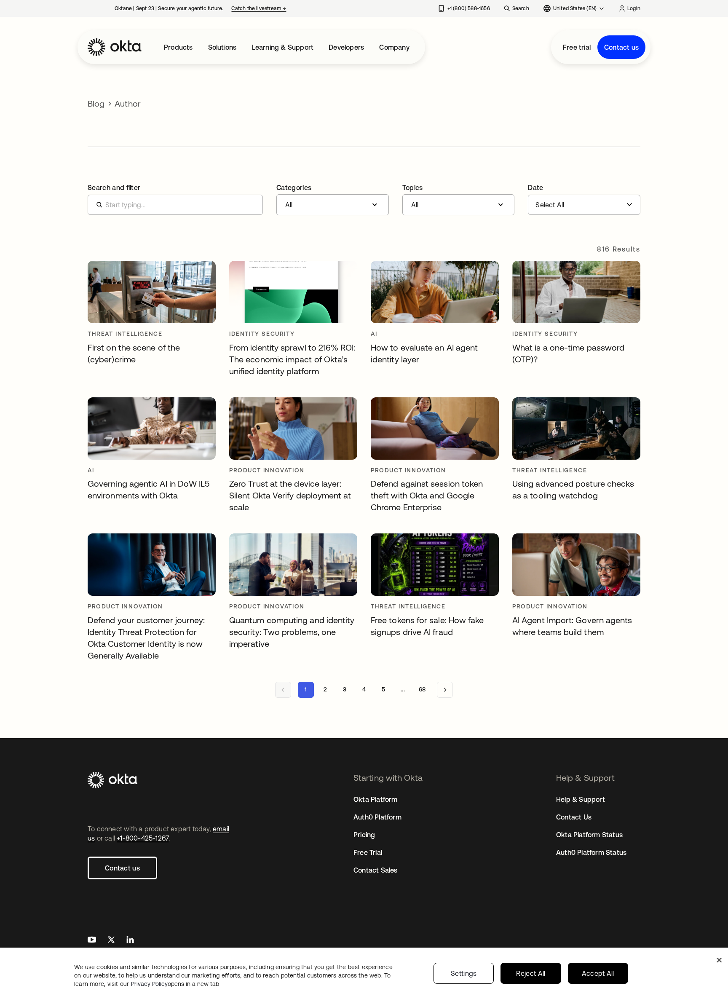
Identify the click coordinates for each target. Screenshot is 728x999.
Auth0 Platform (377, 817)
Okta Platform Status (589, 834)
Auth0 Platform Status (591, 852)
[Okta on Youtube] (92, 940)
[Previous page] (283, 690)
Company (394, 47)
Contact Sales (375, 870)
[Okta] (115, 47)
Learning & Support (283, 47)
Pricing (364, 834)
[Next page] (445, 690)
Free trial (577, 47)
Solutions (222, 47)
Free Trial (367, 852)
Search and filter (114, 187)
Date (535, 187)
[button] (332, 199)
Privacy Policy (175, 983)
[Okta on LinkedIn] (130, 940)
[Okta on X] (111, 940)
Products (178, 47)
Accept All (598, 973)
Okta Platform (375, 799)
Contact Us (574, 817)
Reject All (530, 973)
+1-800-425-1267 (143, 838)
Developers (346, 47)
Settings (464, 973)
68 (422, 689)
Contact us (621, 47)
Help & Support (580, 799)
